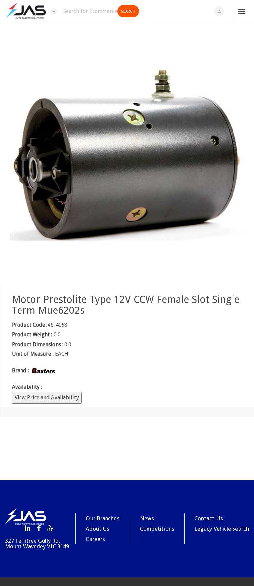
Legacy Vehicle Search (221, 528)
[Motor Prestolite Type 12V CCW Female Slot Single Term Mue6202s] (127, 153)
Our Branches (102, 518)
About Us (97, 528)
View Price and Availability (47, 397)
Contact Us (208, 518)
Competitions (157, 528)
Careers (95, 539)
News (147, 518)
